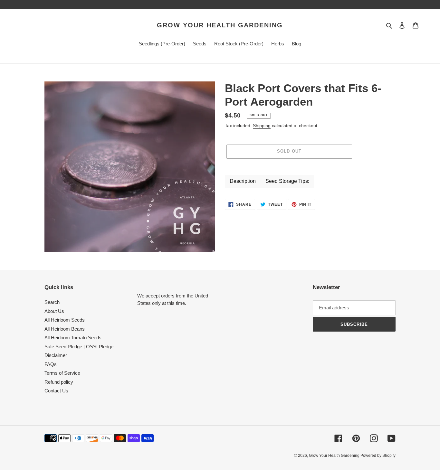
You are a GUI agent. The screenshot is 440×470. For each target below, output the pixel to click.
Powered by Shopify (378, 455)
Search (52, 302)
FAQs (50, 364)
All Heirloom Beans (64, 329)
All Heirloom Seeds (64, 320)
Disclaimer (55, 355)
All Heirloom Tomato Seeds (72, 337)
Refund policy (58, 382)
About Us (54, 311)
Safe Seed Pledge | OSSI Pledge (78, 346)
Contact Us (56, 390)
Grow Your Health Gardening (220, 25)
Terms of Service (62, 373)
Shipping (262, 125)
